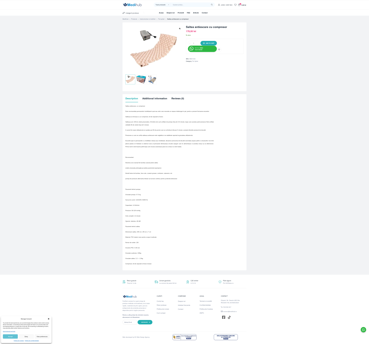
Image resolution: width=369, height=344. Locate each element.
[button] (49, 319)
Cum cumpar (161, 313)
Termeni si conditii (206, 301)
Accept (10, 336)
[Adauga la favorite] (219, 49)
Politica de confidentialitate (32, 340)
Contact (180, 309)
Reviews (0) (177, 98)
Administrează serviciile (9, 331)
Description (131, 98)
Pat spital (195, 61)
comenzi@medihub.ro (230, 311)
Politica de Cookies (19, 340)
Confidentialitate (205, 305)
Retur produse (161, 305)
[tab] (131, 99)
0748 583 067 (227, 307)
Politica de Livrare (163, 309)
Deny (26, 336)
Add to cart (210, 43)
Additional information (154, 98)
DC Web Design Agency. (142, 337)
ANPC (202, 313)
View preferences (42, 336)
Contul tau (160, 301)
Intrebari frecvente (184, 305)
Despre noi (181, 301)
